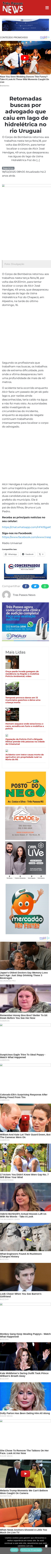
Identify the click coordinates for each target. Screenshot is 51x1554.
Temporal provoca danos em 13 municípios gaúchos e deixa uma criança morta (22, 700)
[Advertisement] (25, 334)
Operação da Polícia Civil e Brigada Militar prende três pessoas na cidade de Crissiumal (25, 741)
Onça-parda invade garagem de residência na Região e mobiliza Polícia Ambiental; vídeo (22, 674)
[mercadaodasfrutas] (27, 908)
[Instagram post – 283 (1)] (25, 860)
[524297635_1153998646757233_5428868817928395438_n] (25, 622)
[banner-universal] (25, 25)
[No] (47, 1544)
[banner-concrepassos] (25, 572)
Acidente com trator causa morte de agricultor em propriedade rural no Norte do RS (24, 757)
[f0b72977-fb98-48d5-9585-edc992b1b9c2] (25, 788)
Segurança (8, 168)
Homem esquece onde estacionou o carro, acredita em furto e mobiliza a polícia (24, 726)
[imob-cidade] (25, 823)
